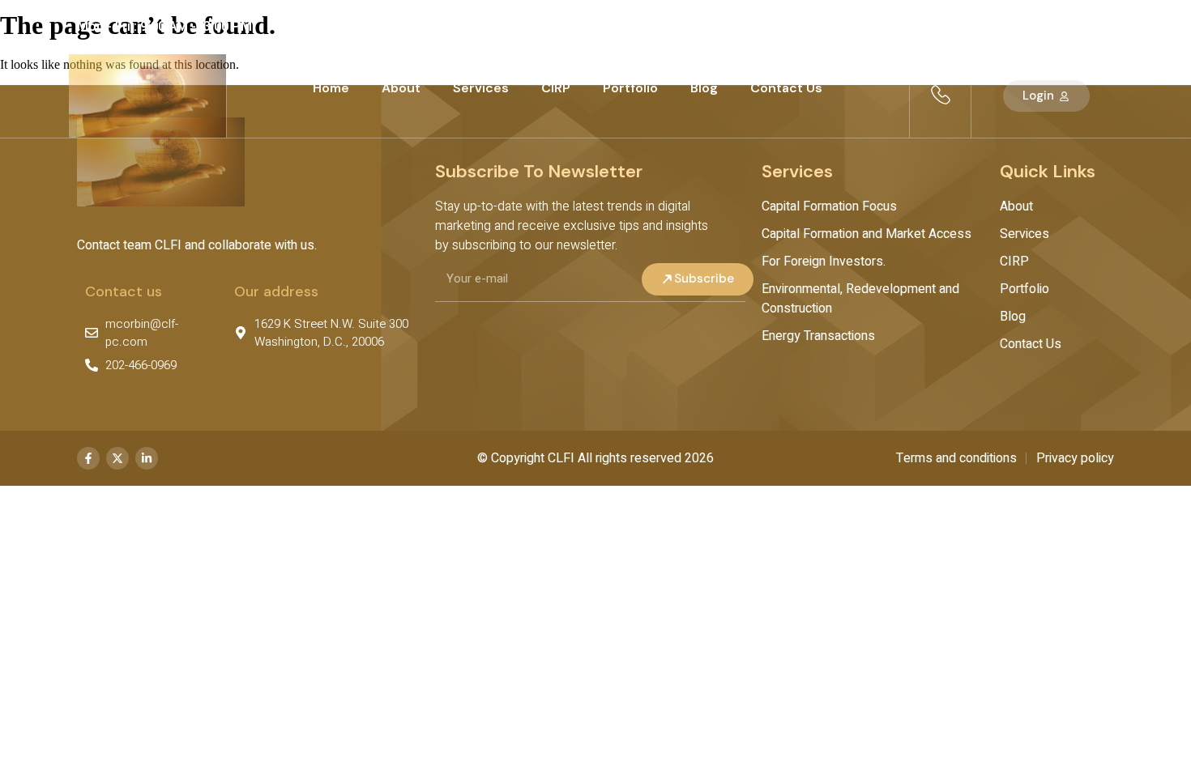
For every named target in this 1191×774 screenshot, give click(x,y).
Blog (704, 87)
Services (481, 87)
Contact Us (786, 87)
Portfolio (630, 87)
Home (331, 87)
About (401, 87)
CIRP (555, 87)
